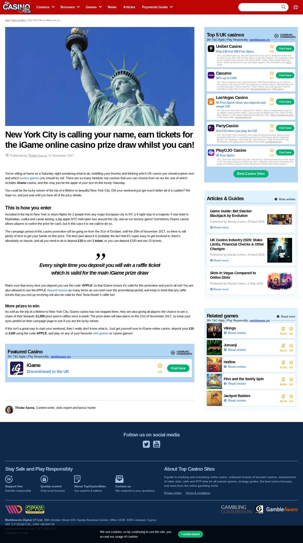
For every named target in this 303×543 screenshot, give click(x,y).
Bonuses (68, 7)
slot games (101, 333)
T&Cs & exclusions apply (282, 115)
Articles (129, 7)
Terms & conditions (198, 493)
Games (91, 7)
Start (7, 20)
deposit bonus (57, 290)
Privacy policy (173, 493)
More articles (286, 199)
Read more (287, 316)
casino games (29, 178)
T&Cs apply (277, 89)
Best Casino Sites (251, 173)
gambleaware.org (60, 356)
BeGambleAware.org (260, 89)
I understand (190, 534)
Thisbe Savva (37, 155)
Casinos (42, 7)
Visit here (178, 368)
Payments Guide (155, 7)
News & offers (19, 20)
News (112, 7)
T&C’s (288, 62)
